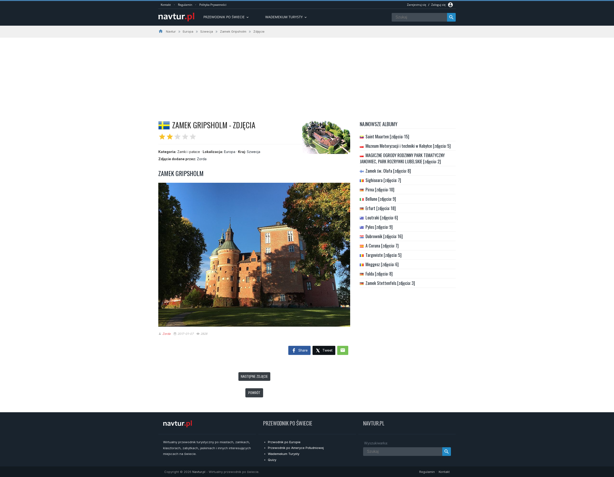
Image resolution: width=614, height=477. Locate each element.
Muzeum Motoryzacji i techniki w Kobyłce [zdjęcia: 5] (408, 146)
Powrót (254, 393)
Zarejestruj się (416, 5)
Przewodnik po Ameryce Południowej (296, 448)
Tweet (326, 350)
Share (302, 350)
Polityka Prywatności (212, 5)
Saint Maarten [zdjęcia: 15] (387, 136)
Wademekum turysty (286, 17)
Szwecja (253, 152)
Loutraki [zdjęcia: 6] (382, 217)
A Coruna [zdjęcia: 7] (382, 245)
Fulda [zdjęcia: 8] (379, 274)
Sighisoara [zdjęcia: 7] (383, 180)
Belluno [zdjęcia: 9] (381, 199)
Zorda (202, 159)
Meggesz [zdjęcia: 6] (382, 264)
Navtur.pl (198, 472)
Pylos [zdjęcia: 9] (379, 227)
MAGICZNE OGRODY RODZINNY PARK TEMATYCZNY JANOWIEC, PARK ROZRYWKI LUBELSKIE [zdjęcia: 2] (402, 158)
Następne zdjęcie (254, 376)
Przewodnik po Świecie (226, 17)
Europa (229, 152)
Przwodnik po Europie (284, 442)
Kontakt (166, 5)
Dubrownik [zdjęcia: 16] (384, 236)
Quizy (272, 460)
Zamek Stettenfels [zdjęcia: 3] (390, 283)
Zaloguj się (438, 5)
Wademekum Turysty (283, 454)
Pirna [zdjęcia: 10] (380, 189)
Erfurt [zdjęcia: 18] (381, 208)
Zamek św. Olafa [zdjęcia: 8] (388, 171)
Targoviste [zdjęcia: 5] (383, 255)
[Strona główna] (176, 17)
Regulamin (185, 5)
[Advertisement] (307, 73)
